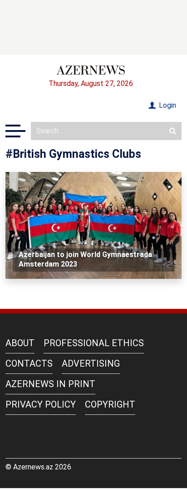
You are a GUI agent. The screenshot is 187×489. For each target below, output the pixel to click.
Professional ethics (94, 343)
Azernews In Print (50, 383)
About (19, 343)
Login (166, 105)
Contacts (29, 363)
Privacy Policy (40, 404)
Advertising (91, 363)
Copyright (110, 404)
